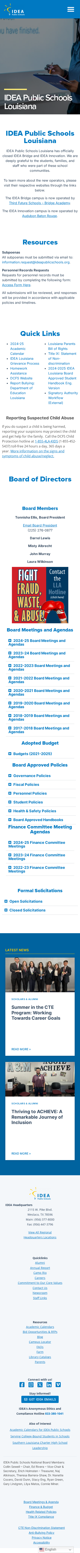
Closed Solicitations (27, 910)
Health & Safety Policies (34, 811)
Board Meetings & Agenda (41, 1502)
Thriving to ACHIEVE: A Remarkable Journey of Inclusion (37, 1117)
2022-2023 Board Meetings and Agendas (39, 667)
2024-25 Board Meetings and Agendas (36, 642)
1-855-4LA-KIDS (46, 441)
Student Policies (28, 802)
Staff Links (40, 1298)
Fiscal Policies (26, 784)
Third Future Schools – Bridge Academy (39, 203)
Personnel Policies (30, 793)
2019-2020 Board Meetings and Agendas (39, 705)
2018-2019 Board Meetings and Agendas (38, 717)
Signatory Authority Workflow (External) (63, 398)
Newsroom (40, 1293)
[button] (70, 9)
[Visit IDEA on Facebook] (22, 1385)
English (50, 1549)
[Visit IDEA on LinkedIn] (49, 1385)
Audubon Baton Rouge (39, 216)
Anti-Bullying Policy (41, 1532)
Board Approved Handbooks (38, 820)
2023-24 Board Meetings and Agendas (36, 655)
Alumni (40, 1263)
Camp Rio (40, 1273)
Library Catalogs (40, 1357)
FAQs (40, 1347)
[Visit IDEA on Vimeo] (58, 1385)
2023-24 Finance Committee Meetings (36, 857)
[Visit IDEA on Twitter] (40, 1385)
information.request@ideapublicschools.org (36, 262)
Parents (40, 1362)
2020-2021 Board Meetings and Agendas (39, 692)
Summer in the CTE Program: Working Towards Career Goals (35, 1013)
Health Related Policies (41, 1511)
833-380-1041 (54, 1413)
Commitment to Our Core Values (40, 1283)
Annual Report (40, 1268)
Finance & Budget (41, 1507)
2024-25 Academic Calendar (18, 349)
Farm (40, 1352)
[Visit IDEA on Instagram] (31, 1385)
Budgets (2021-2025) (32, 754)
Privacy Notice (41, 1537)
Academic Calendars (40, 1327)
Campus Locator (40, 1342)
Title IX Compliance (41, 1516)
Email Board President (40, 525)
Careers (40, 1278)
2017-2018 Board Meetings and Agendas (38, 730)
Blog (40, 1337)
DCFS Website (21, 378)
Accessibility (41, 1542)
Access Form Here (16, 285)
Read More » (21, 1049)
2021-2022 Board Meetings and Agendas (38, 680)
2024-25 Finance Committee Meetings (36, 844)
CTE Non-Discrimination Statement (41, 1527)
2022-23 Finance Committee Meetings (36, 869)
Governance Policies (32, 776)
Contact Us (40, 1288)
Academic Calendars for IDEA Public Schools (40, 1430)
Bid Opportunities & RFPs (40, 1332)
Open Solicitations (25, 901)
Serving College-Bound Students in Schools (40, 1436)
